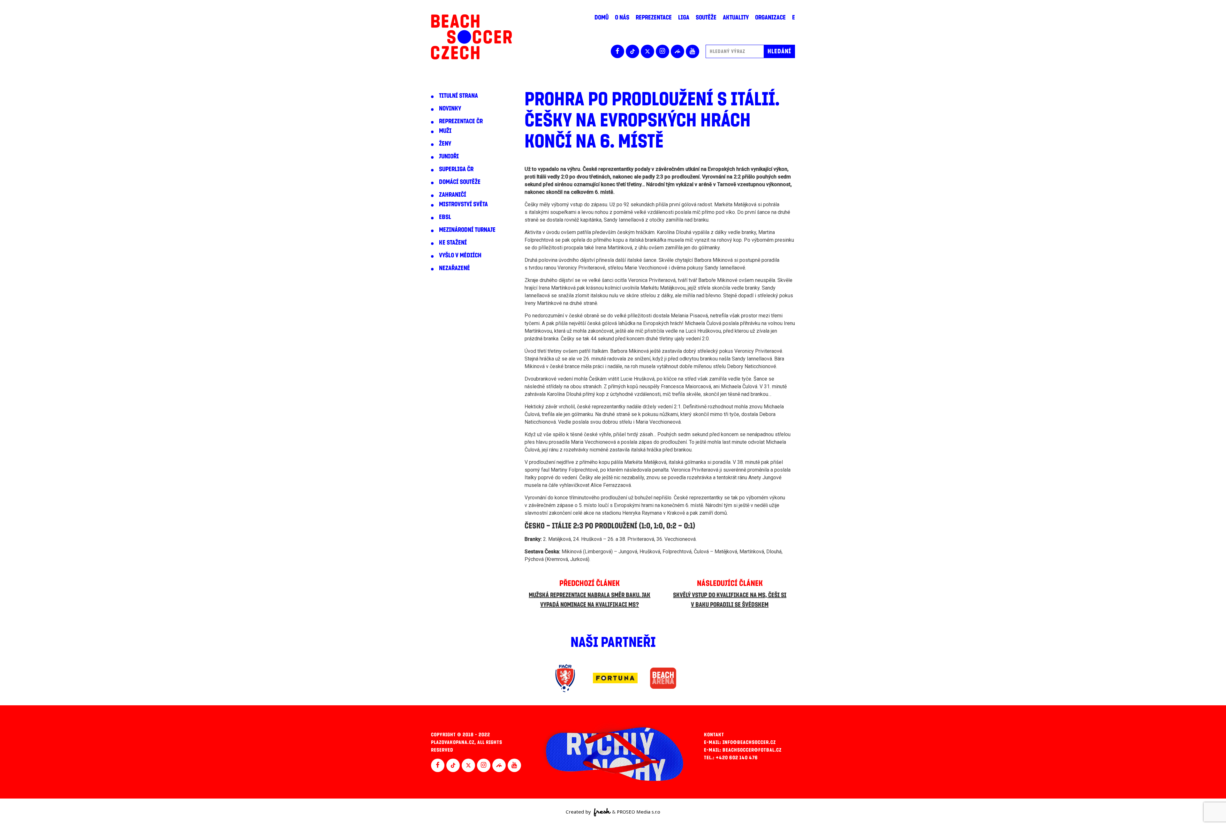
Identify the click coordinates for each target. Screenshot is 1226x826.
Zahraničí (452, 195)
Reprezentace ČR (461, 121)
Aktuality (736, 17)
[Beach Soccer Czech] (471, 36)
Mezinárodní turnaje (467, 230)
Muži (445, 131)
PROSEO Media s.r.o (638, 811)
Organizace (770, 17)
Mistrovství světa (463, 204)
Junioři (449, 156)
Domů (601, 17)
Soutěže (706, 17)
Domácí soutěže (460, 182)
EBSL (445, 217)
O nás (622, 17)
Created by (579, 811)
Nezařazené (454, 268)
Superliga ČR (456, 169)
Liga (683, 17)
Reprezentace (654, 17)
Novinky (450, 108)
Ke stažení (453, 242)
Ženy (445, 143)
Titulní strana (458, 96)
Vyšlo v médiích (460, 255)
